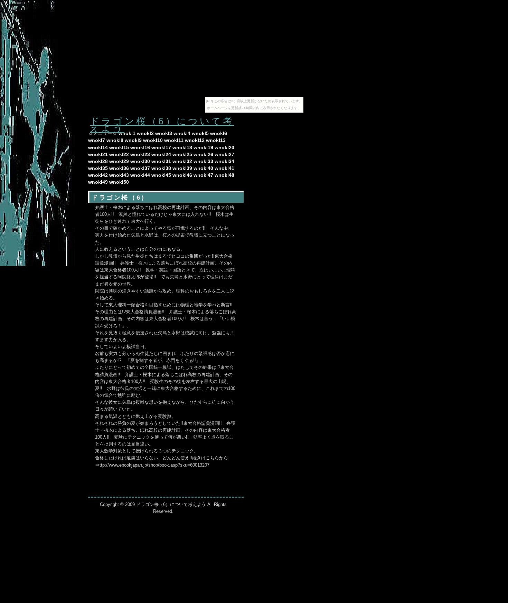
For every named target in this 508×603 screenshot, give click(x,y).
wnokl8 (114, 140)
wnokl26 (203, 154)
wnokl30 (140, 161)
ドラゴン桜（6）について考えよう (162, 124)
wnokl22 (119, 154)
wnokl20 (224, 147)
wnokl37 (140, 168)
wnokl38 (161, 168)
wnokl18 (182, 147)
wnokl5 (200, 133)
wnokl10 (153, 140)
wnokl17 (161, 147)
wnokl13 (216, 140)
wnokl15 (119, 147)
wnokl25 (182, 154)
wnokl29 (119, 161)
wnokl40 (203, 168)
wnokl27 (224, 154)
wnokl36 (119, 168)
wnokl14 (98, 147)
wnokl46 (182, 175)
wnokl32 (182, 161)
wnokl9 (133, 140)
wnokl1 (127, 133)
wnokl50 (119, 182)
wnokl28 (98, 161)
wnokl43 (119, 175)
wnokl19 (203, 147)
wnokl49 (98, 182)
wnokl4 (181, 133)
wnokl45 (161, 175)
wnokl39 (182, 168)
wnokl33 (203, 161)
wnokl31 (161, 161)
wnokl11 (174, 140)
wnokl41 (224, 168)
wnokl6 (218, 133)
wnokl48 (224, 175)
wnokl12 (195, 140)
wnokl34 (224, 161)
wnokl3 (163, 133)
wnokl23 (140, 154)
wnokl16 (140, 147)
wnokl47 (203, 175)
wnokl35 (98, 168)
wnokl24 (161, 154)
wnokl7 (96, 140)
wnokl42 (98, 175)
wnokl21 (98, 154)
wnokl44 (140, 175)
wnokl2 (145, 133)
